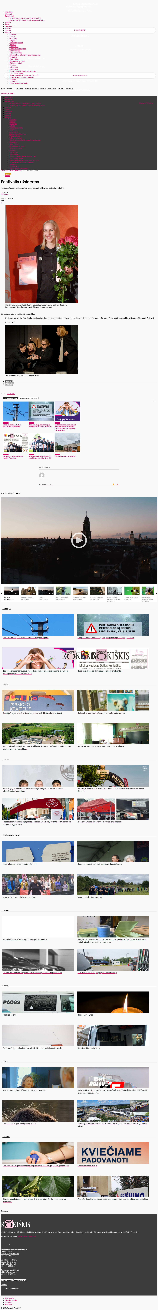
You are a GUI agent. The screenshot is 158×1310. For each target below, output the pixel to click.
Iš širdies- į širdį (15, 63)
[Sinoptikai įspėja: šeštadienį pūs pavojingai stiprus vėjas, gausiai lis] (41, 420)
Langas (12, 41)
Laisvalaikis (13, 47)
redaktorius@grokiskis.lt (27, 1236)
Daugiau (8, 32)
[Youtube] (8, 2)
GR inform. (5, 194)
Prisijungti (19, 89)
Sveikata (8, 26)
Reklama (43, 89)
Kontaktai (8, 1304)
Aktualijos (8, 12)
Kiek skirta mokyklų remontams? (65, 456)
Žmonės (12, 65)
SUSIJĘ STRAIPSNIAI (11, 398)
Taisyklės (8, 1302)
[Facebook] (2, 2)
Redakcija (35, 89)
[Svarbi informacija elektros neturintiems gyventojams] (16, 420)
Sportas (8, 30)
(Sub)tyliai (13, 39)
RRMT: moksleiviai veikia (18, 83)
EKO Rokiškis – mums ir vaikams (21, 77)
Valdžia (8, 22)
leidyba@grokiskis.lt (8, 1264)
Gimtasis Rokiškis (146, 103)
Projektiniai (9, 16)
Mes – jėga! (13, 59)
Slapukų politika (11, 1300)
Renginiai (12, 35)
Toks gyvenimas (15, 53)
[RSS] (5, 2)
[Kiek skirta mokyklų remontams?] (67, 451)
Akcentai (8, 14)
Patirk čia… (13, 79)
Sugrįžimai (13, 57)
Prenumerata (52, 89)
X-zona (8, 28)
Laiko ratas (13, 67)
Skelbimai (61, 89)
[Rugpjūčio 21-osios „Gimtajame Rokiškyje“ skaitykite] (16, 451)
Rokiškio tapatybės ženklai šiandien (22, 71)
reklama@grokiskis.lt (9, 1272)
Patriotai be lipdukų (16, 73)
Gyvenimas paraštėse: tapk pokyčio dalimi (25, 18)
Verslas (12, 37)
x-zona (5, 986)
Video (4, 1061)
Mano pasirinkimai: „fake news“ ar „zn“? (24, 75)
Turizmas (12, 45)
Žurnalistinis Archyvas (17, 49)
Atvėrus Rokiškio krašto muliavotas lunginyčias (26, 20)
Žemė (7, 24)
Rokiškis (4, 1285)
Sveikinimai (13, 69)
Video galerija (14, 51)
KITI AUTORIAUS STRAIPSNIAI (28, 398)
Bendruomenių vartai (17, 61)
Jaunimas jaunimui (16, 43)
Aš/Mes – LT (14, 81)
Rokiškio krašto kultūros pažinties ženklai (25, 55)
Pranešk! (28, 89)
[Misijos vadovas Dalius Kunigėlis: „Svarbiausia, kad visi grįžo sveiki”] (41, 451)
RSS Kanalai (9, 1298)
